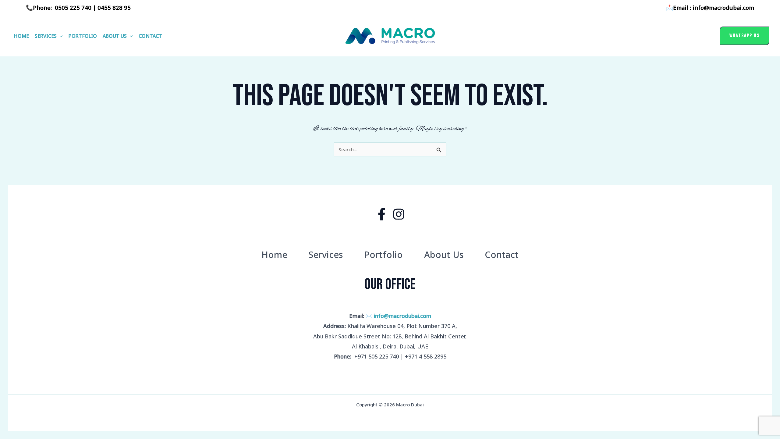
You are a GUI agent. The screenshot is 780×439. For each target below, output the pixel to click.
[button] (60, 36)
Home (21, 36)
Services (46, 36)
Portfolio (83, 36)
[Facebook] (381, 214)
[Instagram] (398, 214)
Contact (150, 36)
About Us (115, 36)
